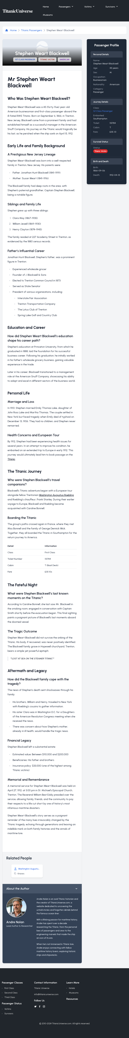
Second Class (11, 992)
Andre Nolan (15, 922)
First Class (9, 988)
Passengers (64, 6)
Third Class (9, 997)
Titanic (11, 459)
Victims (88, 6)
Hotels (72, 988)
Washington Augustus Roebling (56, 495)
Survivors (110, 6)
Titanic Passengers (31, 30)
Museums (48, 15)
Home (46, 6)
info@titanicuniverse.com (46, 994)
